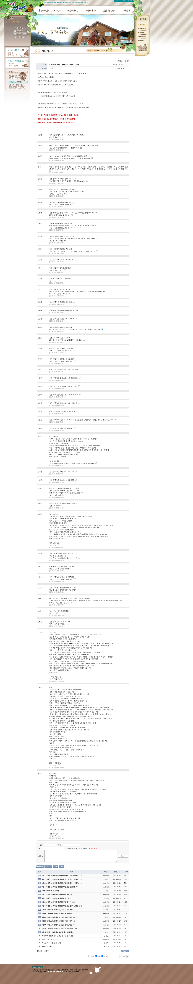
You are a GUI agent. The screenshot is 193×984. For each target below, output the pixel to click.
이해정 (40, 348)
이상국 (40, 480)
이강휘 (40, 378)
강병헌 (40, 260)
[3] (41, 951)
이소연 (40, 554)
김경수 (40, 588)
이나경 (40, 488)
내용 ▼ (40, 856)
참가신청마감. (47, 946)
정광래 (40, 566)
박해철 (40, 327)
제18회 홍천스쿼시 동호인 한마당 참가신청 (58, 936)
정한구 (40, 420)
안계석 (40, 428)
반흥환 (40, 411)
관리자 (40, 167)
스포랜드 (52, 68)
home (89, 50)
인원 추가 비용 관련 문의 (52, 943)
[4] (44, 951)
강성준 (106, 936)
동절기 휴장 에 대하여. (50, 939)
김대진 (40, 611)
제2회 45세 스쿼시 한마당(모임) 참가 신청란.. (58, 928)
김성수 (40, 135)
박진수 (40, 370)
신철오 (40, 338)
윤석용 (40, 359)
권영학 (40, 236)
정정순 (40, 179)
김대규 (40, 156)
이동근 (40, 289)
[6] (48, 951)
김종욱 (40, 395)
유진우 (106, 943)
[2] (39, 951)
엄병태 (40, 223)
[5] (46, 951)
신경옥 (40, 279)
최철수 (40, 503)
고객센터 (96, 50)
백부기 (40, 598)
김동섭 (40, 622)
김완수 (40, 403)
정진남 (40, 202)
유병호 (40, 213)
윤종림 (40, 319)
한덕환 (40, 472)
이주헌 (40, 189)
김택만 (40, 249)
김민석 (40, 386)
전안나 (40, 577)
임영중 (40, 145)
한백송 (40, 310)
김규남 (40, 268)
